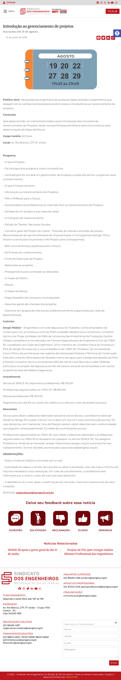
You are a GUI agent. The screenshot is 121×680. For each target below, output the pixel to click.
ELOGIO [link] (83, 530)
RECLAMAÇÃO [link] (61, 530)
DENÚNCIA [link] (105, 530)
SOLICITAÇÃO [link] (38, 530)
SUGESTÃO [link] (15, 530)
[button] (98, 38)
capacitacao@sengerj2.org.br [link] (35, 492)
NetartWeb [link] (71, 677)
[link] (117, 33)
